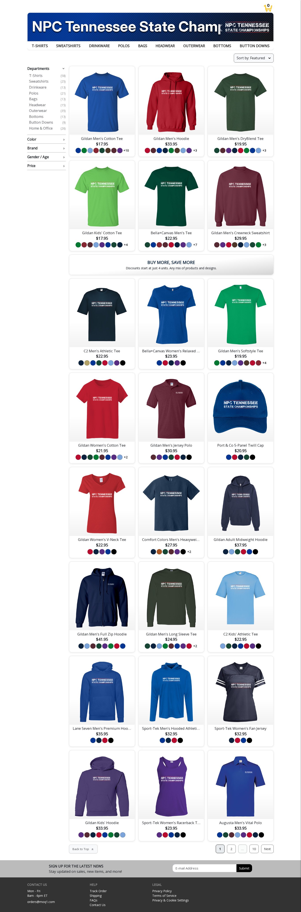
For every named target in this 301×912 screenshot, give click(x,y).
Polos (124, 45)
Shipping (96, 895)
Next (267, 849)
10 (254, 849)
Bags (142, 45)
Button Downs (254, 45)
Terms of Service (164, 895)
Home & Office (47, 128)
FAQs (93, 900)
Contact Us (98, 905)
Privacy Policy (162, 891)
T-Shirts (40, 45)
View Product (102, 126)
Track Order (98, 891)
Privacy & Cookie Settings (170, 900)
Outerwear (194, 45)
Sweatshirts (68, 45)
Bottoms (222, 45)
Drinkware (99, 45)
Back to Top (83, 849)
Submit (244, 868)
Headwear (165, 45)
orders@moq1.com (41, 902)
